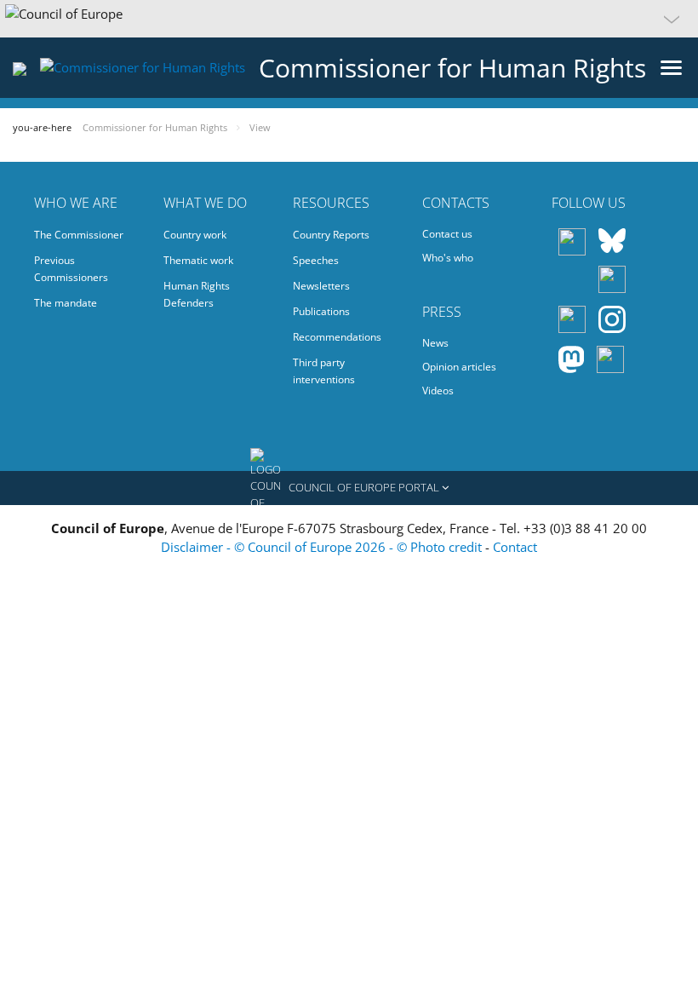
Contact (515, 546)
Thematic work (198, 260)
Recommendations (337, 337)
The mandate (65, 303)
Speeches (316, 260)
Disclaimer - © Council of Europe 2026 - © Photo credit (323, 546)
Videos (438, 390)
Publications (321, 311)
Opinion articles (459, 366)
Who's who (447, 257)
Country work (194, 234)
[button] (349, 18)
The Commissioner (78, 234)
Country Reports (331, 234)
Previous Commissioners (71, 268)
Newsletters (321, 286)
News (435, 343)
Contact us (447, 234)
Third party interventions (324, 371)
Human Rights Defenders (196, 294)
